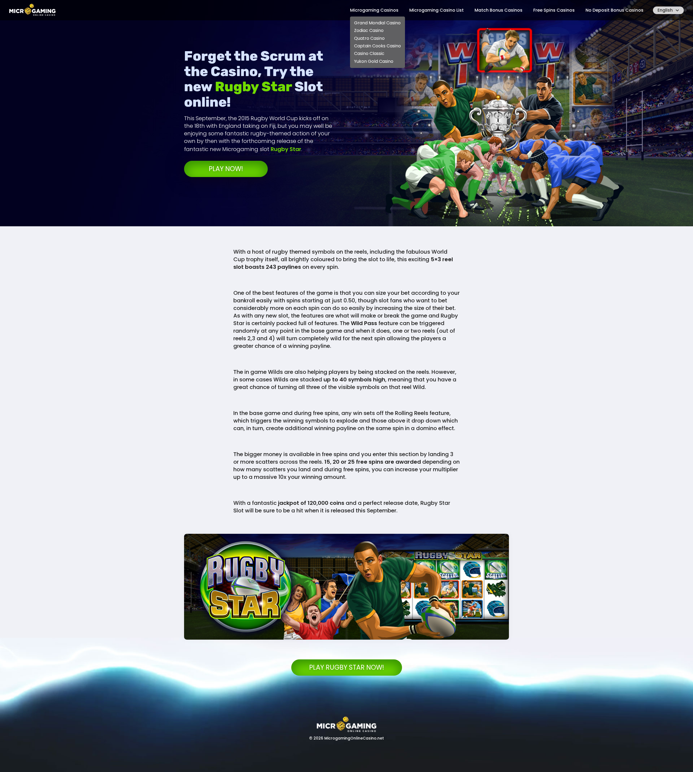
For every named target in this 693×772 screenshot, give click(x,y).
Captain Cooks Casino (377, 46)
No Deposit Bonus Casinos (614, 10)
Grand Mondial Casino (377, 23)
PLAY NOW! (226, 168)
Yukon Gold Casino (373, 61)
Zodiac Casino (369, 30)
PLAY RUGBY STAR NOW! (346, 667)
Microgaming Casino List (436, 10)
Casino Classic (369, 53)
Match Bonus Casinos (498, 10)
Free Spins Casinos (554, 10)
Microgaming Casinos (374, 10)
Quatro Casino (369, 38)
